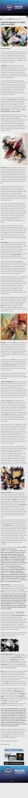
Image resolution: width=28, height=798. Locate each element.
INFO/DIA (12, 19)
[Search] (27, 16)
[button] (1, 13)
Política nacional (18, 19)
